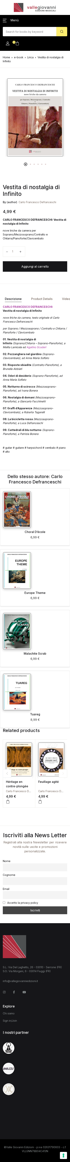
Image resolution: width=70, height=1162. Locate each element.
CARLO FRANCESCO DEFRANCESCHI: (28, 306)
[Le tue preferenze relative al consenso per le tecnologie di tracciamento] (63, 1155)
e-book (18, 57)
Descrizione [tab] (13, 299)
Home (6, 57)
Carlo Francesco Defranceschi (37, 202)
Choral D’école (35, 532)
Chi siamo (9, 1013)
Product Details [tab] (41, 299)
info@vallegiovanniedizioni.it (20, 981)
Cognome (9, 874)
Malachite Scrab (35, 653)
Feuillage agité (48, 782)
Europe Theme (35, 593)
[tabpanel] (35, 117)
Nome (6, 861)
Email (6, 888)
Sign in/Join (10, 1020)
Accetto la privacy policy (22, 902)
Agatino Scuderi (36, 347)
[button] (11, 20)
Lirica (30, 57)
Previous (7, 773)
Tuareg (35, 714)
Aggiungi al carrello (35, 266)
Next (63, 773)
